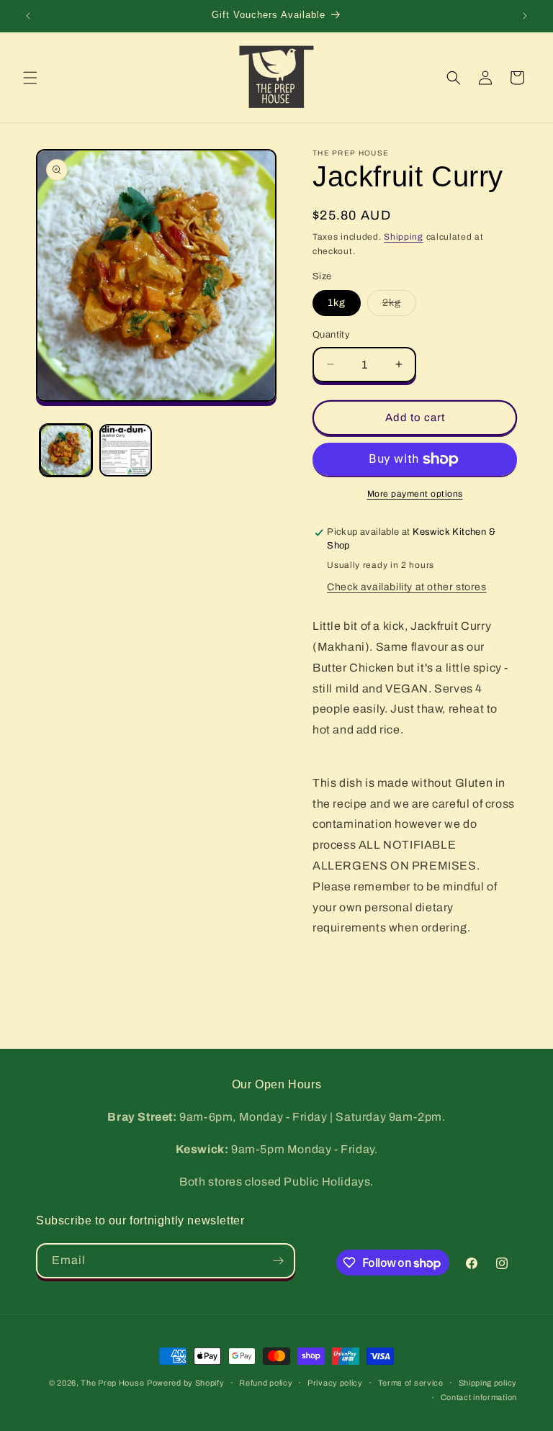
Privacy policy (335, 1382)
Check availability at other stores (406, 587)
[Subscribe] (278, 1260)
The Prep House (112, 1382)
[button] (30, 78)
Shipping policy (488, 1382)
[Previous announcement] (28, 16)
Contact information (479, 1397)
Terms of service (411, 1382)
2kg (399, 306)
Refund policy (265, 1382)
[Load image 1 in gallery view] (66, 450)
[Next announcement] (525, 16)
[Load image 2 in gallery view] (125, 450)
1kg (337, 302)
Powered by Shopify (186, 1382)
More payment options (415, 494)
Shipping (403, 237)
